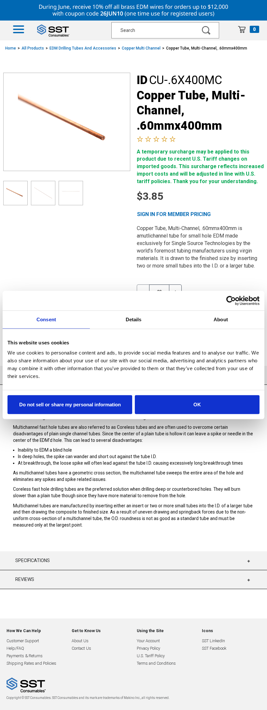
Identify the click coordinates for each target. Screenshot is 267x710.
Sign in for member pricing (174, 214)
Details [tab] (134, 319)
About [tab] (221, 319)
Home (10, 48)
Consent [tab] (46, 319)
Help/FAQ (15, 648)
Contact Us (81, 648)
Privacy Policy (148, 648)
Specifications (32, 560)
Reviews (24, 579)
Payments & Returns (25, 655)
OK (197, 404)
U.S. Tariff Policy (151, 655)
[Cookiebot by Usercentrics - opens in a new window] (231, 300)
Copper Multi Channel (141, 48)
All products (32, 48)
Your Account (148, 640)
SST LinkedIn (213, 640)
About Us (80, 640)
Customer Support (23, 640)
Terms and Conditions (156, 663)
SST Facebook (214, 648)
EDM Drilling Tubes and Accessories (82, 48)
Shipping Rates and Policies (31, 663)
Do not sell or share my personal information (70, 404)
